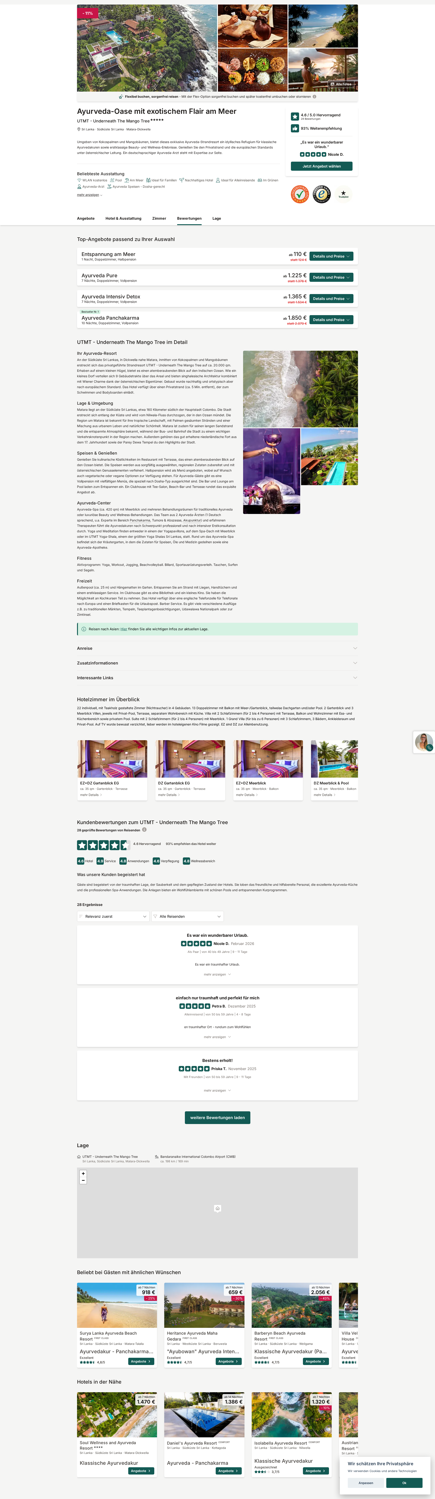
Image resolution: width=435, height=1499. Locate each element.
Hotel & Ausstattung (123, 218)
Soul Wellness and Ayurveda (108, 1445)
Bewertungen (189, 218)
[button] (217, 1209)
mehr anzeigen (88, 195)
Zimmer (159, 218)
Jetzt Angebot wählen (322, 166)
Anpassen (366, 1483)
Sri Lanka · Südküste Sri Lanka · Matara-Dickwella (116, 129)
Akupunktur (192, 520)
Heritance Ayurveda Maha (192, 1336)
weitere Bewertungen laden (217, 1117)
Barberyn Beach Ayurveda (279, 1336)
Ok (404, 1483)
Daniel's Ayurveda (198, 1443)
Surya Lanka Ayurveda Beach (108, 1336)
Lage (217, 218)
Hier (124, 629)
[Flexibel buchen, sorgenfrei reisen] (314, 96)
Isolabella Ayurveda (287, 1443)
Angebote (86, 218)
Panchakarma (140, 520)
